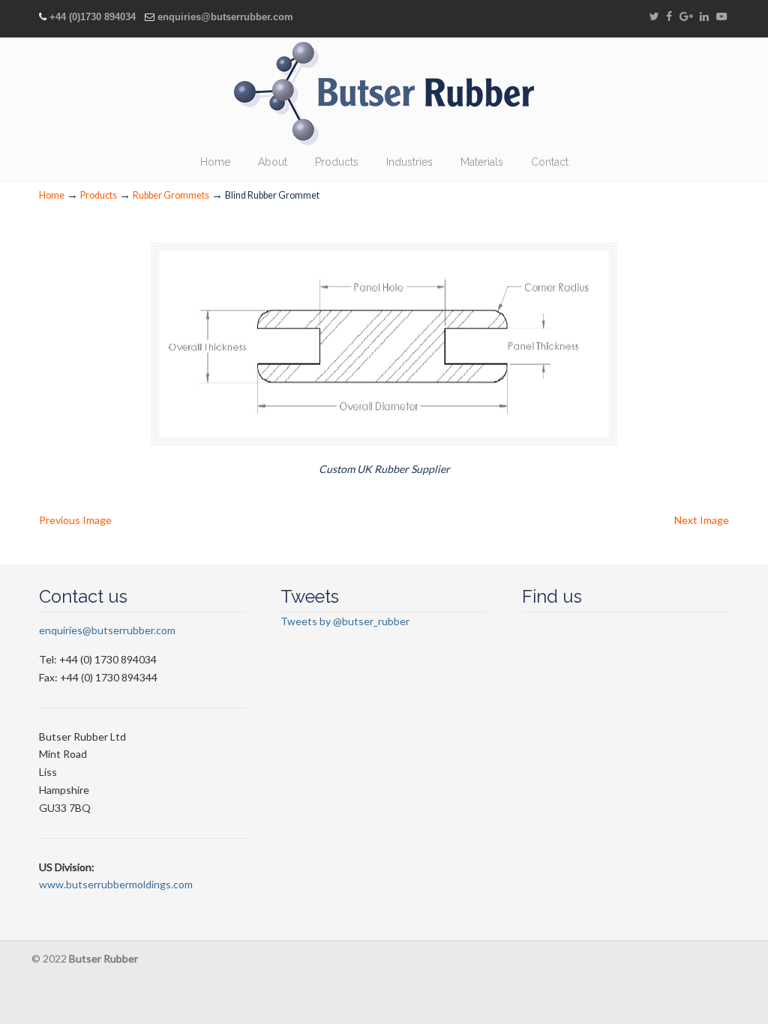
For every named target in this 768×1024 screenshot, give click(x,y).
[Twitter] (653, 16)
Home (51, 195)
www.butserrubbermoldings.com (116, 884)
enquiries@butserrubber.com (225, 16)
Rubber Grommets (171, 195)
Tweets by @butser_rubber (345, 621)
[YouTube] (721, 16)
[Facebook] (669, 16)
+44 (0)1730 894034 (93, 16)
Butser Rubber (384, 93)
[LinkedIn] (705, 16)
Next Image (701, 519)
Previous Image (75, 519)
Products (98, 195)
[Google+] (686, 16)
